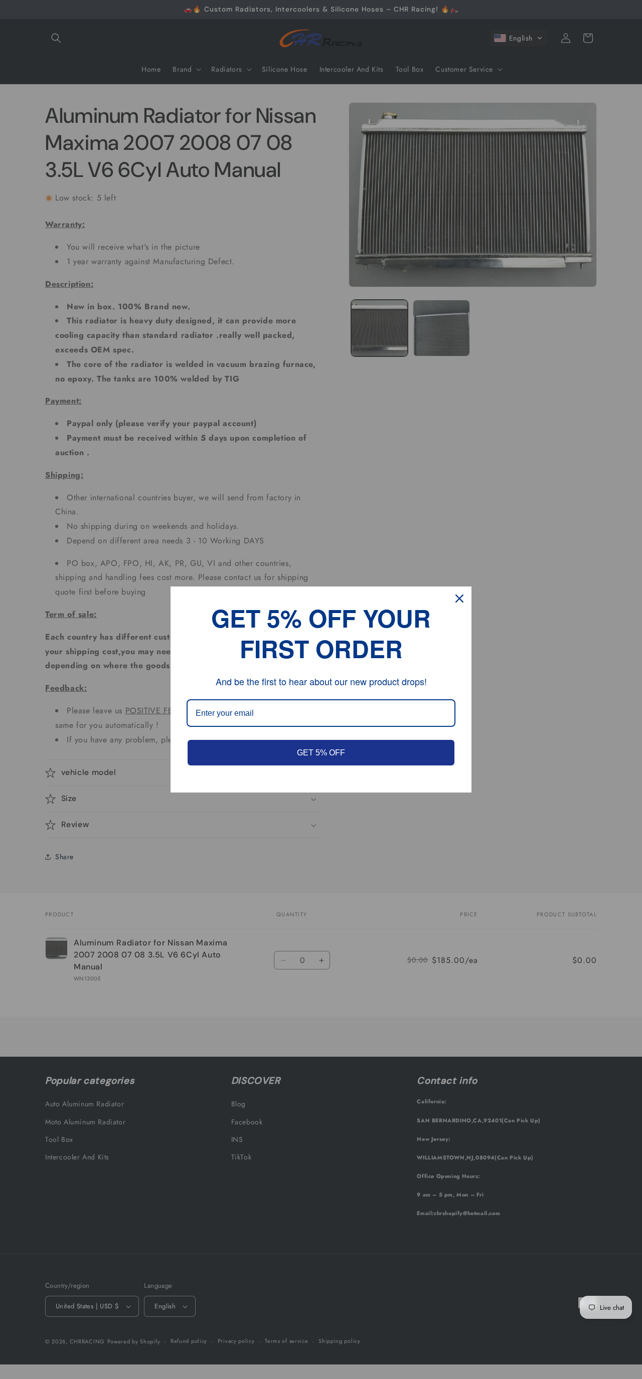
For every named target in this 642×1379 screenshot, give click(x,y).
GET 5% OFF (321, 752)
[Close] (459, 598)
